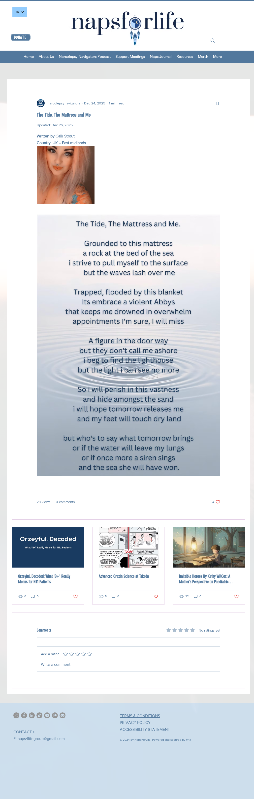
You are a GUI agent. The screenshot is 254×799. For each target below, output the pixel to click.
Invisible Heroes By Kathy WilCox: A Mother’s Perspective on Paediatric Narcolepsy (204, 579)
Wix (188, 739)
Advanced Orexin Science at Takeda (124, 576)
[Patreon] (55, 715)
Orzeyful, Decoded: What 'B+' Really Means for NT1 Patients (44, 579)
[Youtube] (47, 715)
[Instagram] (16, 715)
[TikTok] (39, 715)
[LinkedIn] (32, 715)
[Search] (213, 40)
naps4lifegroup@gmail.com (41, 738)
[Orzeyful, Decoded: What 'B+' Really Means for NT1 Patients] (48, 547)
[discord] (62, 715)
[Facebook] (24, 715)
